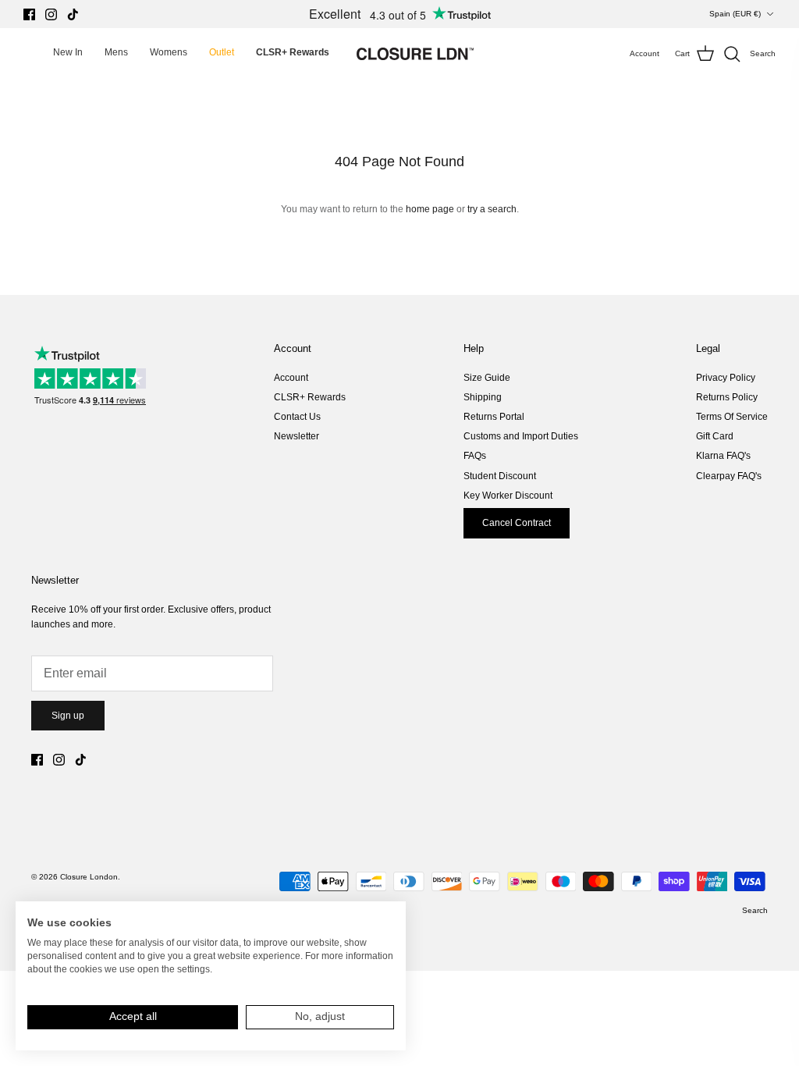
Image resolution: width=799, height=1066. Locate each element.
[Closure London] (415, 54)
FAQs (474, 455)
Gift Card (714, 436)
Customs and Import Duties (520, 436)
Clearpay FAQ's (729, 476)
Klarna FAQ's (723, 455)
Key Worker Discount (507, 495)
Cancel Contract (516, 522)
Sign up (67, 715)
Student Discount (499, 476)
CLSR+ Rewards (310, 397)
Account (291, 377)
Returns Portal (493, 416)
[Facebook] (29, 14)
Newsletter (296, 436)
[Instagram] (51, 14)
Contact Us (297, 416)
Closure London (89, 876)
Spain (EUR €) (735, 13)
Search (755, 910)
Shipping (482, 397)
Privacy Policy (725, 377)
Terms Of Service (732, 416)
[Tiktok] (73, 14)
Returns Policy (727, 397)
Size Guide (486, 377)
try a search (492, 209)
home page (430, 209)
